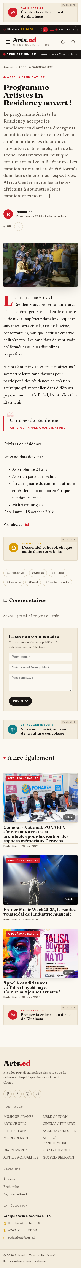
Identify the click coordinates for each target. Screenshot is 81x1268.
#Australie (13, 582)
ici (27, 525)
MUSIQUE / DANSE (18, 1117)
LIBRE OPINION (55, 1117)
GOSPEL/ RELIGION (58, 1157)
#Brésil (33, 582)
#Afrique (38, 572)
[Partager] (18, 226)
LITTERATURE (14, 1131)
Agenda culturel (15, 1194)
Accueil (8, 67)
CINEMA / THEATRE (59, 1124)
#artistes (58, 572)
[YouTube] (17, 1094)
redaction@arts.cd (21, 1237)
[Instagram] (27, 1094)
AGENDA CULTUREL (59, 1131)
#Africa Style (15, 572)
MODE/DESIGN (15, 1138)
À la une (9, 1179)
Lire (70, 846)
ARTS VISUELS (14, 1124)
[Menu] (8, 42)
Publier (18, 701)
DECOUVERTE (15, 1150)
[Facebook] (7, 1094)
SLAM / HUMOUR (57, 1150)
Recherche (11, 1187)
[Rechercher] (73, 42)
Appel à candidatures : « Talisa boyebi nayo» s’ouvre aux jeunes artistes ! (31, 987)
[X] (37, 1094)
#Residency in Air (57, 582)
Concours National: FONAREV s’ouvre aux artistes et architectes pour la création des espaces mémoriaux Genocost (35, 834)
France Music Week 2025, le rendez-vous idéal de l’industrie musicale (40, 912)
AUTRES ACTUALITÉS (20, 1157)
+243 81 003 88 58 (22, 1230)
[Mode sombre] (63, 42)
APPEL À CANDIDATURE (36, 67)
